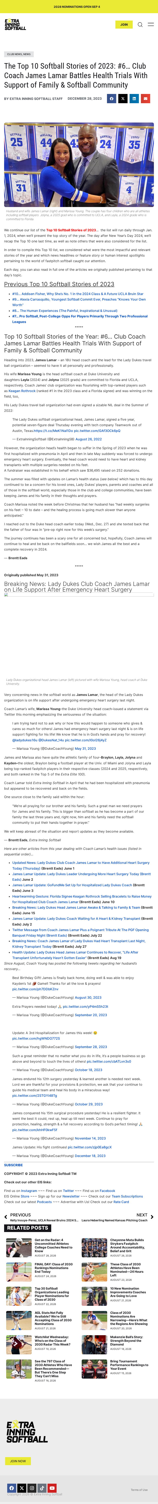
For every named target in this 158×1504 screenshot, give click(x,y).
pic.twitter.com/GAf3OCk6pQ (97, 431)
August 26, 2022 (89, 439)
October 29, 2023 (89, 1104)
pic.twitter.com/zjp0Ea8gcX (90, 1147)
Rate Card (121, 1202)
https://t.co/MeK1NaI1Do (53, 431)
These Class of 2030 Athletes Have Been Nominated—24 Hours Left (126, 1269)
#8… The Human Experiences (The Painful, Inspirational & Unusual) (64, 311)
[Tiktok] (41, 1488)
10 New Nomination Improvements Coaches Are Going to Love (128, 1292)
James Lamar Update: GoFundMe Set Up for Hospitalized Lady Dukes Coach (72, 885)
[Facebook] (11, 1488)
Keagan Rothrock (22, 391)
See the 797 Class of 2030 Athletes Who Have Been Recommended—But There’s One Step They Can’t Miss (53, 1368)
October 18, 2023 (88, 1070)
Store (25, 1196)
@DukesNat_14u (51, 740)
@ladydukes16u (24, 740)
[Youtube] (52, 1488)
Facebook (107, 1191)
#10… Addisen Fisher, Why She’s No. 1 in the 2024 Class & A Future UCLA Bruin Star (77, 294)
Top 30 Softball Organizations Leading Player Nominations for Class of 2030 (52, 1294)
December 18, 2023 (90, 1156)
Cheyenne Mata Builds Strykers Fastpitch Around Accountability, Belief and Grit (127, 1245)
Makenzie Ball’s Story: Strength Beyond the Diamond (126, 1340)
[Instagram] (31, 1488)
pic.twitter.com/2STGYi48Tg (34, 1095)
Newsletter (71, 1196)
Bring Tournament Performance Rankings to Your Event (129, 1365)
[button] (111, 98)
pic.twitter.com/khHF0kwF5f (34, 1130)
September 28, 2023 (91, 1047)
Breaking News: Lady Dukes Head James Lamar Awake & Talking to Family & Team (76, 907)
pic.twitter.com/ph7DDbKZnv (35, 989)
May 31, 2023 (85, 748)
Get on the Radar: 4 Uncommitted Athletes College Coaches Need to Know (53, 1245)
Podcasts (44, 1202)
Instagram (29, 1191)
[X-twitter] (21, 1488)
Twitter (68, 1191)
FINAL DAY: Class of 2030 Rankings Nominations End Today (54, 1268)
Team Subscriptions (127, 1196)
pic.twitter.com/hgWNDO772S (36, 1038)
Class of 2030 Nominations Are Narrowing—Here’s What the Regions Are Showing (129, 1318)
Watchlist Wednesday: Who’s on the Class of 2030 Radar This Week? (52, 1340)
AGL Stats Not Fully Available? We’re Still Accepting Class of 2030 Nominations (53, 1318)
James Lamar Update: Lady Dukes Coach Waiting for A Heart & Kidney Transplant (76, 918)
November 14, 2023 (90, 1138)
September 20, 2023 (91, 1015)
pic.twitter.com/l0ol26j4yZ (86, 740)
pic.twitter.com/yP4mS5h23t (85, 1006)
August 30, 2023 (88, 997)
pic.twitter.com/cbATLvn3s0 (109, 1061)
